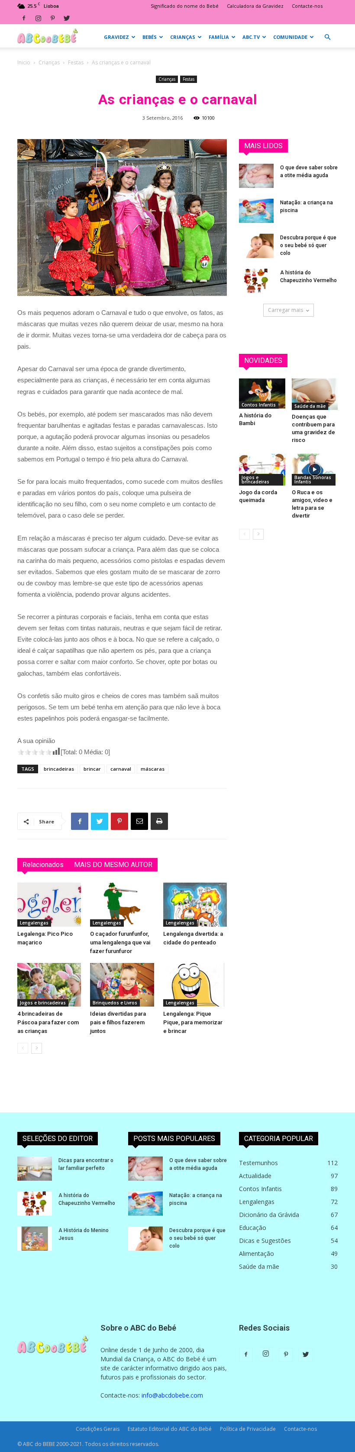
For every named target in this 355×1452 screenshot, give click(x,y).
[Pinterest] (52, 18)
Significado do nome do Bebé (185, 6)
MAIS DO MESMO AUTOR (113, 865)
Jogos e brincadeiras (43, 1003)
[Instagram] (38, 18)
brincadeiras (59, 769)
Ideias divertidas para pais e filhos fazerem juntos (118, 1022)
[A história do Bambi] (262, 393)
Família (219, 37)
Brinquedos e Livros (115, 1003)
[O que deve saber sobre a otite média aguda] (256, 176)
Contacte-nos (307, 6)
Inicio (23, 62)
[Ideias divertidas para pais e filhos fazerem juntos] (122, 985)
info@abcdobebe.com (172, 1395)
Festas (76, 62)
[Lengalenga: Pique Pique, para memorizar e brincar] (195, 985)
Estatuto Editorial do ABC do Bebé (170, 1429)
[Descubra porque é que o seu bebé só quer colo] (256, 246)
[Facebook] (23, 18)
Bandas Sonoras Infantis (312, 479)
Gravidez (116, 37)
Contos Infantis (259, 405)
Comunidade (290, 37)
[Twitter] (66, 18)
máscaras (153, 769)
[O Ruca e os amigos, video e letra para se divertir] (315, 469)
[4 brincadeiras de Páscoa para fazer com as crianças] (49, 985)
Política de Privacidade (248, 1429)
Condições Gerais (97, 1429)
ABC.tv (251, 37)
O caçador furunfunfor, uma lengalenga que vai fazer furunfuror (120, 942)
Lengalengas (34, 923)
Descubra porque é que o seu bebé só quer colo (308, 245)
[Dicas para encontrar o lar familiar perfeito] (34, 1169)
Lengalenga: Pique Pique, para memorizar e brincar (193, 1022)
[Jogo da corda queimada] (262, 469)
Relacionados (43, 865)
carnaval (120, 769)
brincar (92, 769)
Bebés (149, 37)
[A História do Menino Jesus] (34, 1238)
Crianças (182, 37)
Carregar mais (285, 310)
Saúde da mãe (310, 406)
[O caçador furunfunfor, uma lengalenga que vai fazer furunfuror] (122, 904)
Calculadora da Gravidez (255, 6)
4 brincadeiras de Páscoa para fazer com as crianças (48, 1022)
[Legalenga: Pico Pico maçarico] (49, 904)
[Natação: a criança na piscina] (256, 211)
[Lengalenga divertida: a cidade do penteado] (195, 904)
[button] (327, 37)
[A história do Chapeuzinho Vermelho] (256, 281)
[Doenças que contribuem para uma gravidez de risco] (315, 394)
